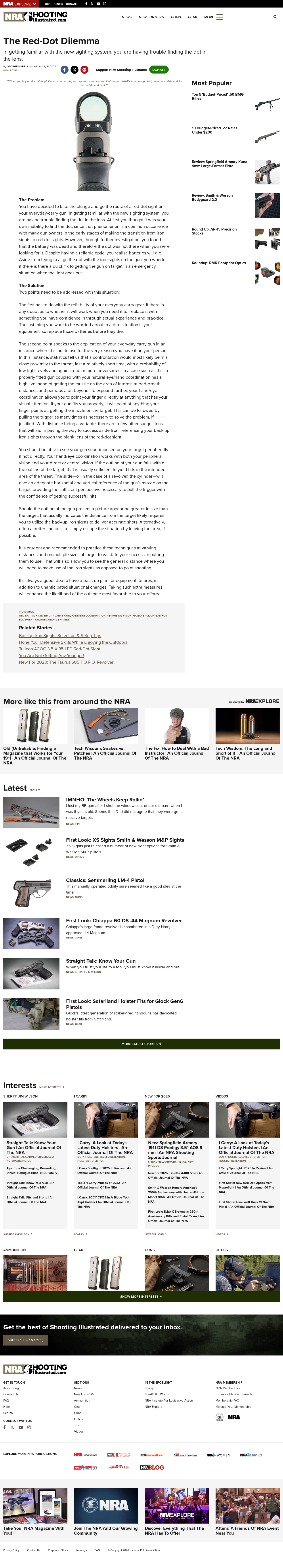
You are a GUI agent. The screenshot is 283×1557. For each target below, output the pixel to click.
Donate (71, 4)
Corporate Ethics (58, 1550)
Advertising (11, 1388)
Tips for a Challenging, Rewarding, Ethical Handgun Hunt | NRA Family (32, 1170)
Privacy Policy (11, 1550)
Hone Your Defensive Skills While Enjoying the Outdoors (73, 642)
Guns (176, 17)
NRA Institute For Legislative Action (169, 1400)
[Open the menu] (219, 17)
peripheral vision (119, 615)
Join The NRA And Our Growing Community (106, 1530)
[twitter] (74, 67)
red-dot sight (29, 615)
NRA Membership (228, 1388)
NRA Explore (153, 1406)
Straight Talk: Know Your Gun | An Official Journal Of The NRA (34, 1147)
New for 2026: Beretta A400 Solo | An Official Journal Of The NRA (175, 1175)
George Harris (58, 619)
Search (8, 1413)
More (33, 789)
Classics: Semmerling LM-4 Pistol (105, 880)
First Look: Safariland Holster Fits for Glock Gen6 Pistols (124, 1004)
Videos (222, 1096)
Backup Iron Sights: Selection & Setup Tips (60, 635)
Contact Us (10, 1394)
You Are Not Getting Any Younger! (51, 655)
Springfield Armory (162, 1161)
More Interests (50, 1087)
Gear (192, 17)
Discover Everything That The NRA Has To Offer (174, 1530)
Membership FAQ (227, 1400)
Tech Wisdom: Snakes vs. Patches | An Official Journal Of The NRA (105, 753)
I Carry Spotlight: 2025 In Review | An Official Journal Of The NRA (104, 1170)
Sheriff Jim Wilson (88, 972)
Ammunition (14, 1250)
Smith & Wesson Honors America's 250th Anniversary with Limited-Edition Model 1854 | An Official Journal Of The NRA (176, 1194)
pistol (182, 1161)
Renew (58, 4)
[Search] (275, 17)
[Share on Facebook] (64, 67)
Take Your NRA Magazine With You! (34, 1530)
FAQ (6, 1400)
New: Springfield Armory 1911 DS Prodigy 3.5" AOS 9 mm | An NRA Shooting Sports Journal (175, 1149)
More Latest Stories (159, 1043)
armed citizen (37, 1157)
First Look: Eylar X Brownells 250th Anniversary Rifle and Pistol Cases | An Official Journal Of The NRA (176, 1216)
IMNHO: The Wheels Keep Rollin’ (105, 799)
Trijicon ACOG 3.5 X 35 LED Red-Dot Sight (59, 649)
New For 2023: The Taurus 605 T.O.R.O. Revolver (66, 662)
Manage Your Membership (233, 1406)
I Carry (80, 1096)
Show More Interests (165, 1296)
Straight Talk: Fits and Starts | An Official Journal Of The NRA (30, 1199)
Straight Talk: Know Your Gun (101, 961)
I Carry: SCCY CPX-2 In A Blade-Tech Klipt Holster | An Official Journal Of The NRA (103, 1202)
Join (48, 4)
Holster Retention (90, 1161)
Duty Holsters (88, 1157)
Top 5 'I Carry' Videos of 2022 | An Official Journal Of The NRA (101, 1185)
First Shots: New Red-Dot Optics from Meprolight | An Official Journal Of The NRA (246, 1187)
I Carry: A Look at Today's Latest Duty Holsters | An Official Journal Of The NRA (105, 1147)
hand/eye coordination (88, 615)
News (127, 17)
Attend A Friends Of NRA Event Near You (247, 1530)
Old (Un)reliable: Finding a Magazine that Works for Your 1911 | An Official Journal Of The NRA (34, 755)
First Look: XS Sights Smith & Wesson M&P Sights (125, 840)
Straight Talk (16, 1157)
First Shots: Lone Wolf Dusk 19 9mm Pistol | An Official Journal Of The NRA (246, 1204)
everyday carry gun (55, 615)
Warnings (81, 1550)
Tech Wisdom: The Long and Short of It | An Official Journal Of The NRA (246, 753)
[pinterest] (84, 67)
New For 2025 (151, 17)
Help (6, 1406)
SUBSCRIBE (25, 1340)
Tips (14, 70)
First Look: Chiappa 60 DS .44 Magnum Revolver (124, 920)
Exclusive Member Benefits (234, 1394)
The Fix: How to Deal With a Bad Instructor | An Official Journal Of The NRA (177, 753)
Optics (79, 857)
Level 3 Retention (112, 1157)
